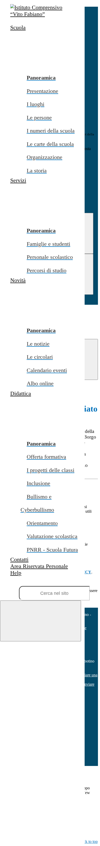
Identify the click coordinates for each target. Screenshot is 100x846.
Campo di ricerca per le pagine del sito (31, 582)
